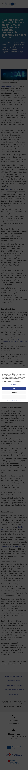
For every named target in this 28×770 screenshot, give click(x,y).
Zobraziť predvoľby (14, 397)
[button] (25, 370)
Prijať (14, 388)
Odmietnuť (14, 392)
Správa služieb (14, 384)
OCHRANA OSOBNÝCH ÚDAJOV (14, 400)
